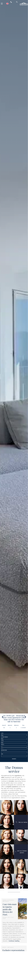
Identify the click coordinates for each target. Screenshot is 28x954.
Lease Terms (4, 737)
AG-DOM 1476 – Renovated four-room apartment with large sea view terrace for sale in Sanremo (14, 718)
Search (14, 758)
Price (2, 744)
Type (2, 740)
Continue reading (14, 941)
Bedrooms (4, 750)
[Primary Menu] (2, 3)
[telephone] (11, 2)
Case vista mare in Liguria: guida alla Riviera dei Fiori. (10, 909)
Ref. (2, 754)
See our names (23, 822)
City (2, 733)
